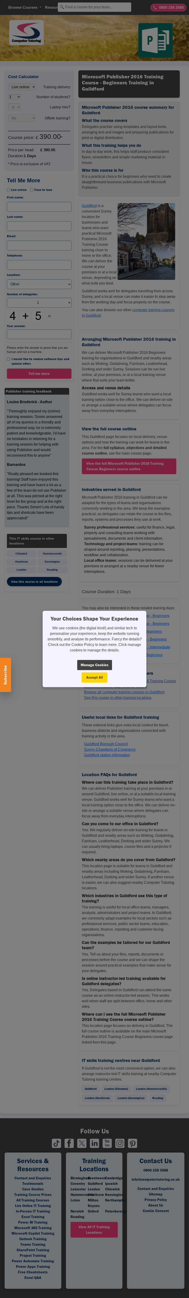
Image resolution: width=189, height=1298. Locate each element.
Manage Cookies (95, 664)
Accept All (94, 677)
